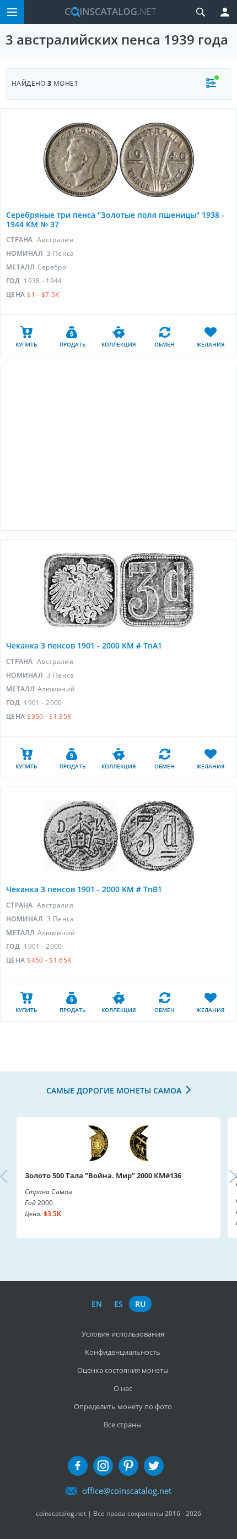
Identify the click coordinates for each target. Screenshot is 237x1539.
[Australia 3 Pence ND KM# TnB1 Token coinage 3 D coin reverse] (157, 836)
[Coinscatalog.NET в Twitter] (154, 1466)
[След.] (224, 1177)
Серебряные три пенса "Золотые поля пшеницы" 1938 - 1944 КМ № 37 (115, 219)
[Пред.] (13, 1177)
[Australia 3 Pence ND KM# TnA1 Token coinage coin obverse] (81, 590)
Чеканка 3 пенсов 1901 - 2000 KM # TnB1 (84, 889)
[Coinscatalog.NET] (106, 12)
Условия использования (123, 1334)
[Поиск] (200, 12)
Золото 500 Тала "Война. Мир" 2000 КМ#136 (103, 1175)
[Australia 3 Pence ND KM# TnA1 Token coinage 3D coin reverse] (157, 590)
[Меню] (12, 12)
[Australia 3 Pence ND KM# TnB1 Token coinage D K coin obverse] (81, 836)
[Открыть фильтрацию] (211, 84)
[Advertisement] (118, 448)
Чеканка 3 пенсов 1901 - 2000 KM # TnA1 (84, 645)
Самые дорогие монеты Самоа (113, 1090)
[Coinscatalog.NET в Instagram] (103, 1466)
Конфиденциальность (122, 1352)
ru (140, 1304)
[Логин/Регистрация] (225, 12)
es (118, 1304)
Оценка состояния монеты (123, 1370)
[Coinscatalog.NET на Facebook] (78, 1466)
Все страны (123, 1425)
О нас (123, 1388)
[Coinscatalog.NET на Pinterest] (128, 1466)
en (96, 1304)
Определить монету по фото (123, 1406)
